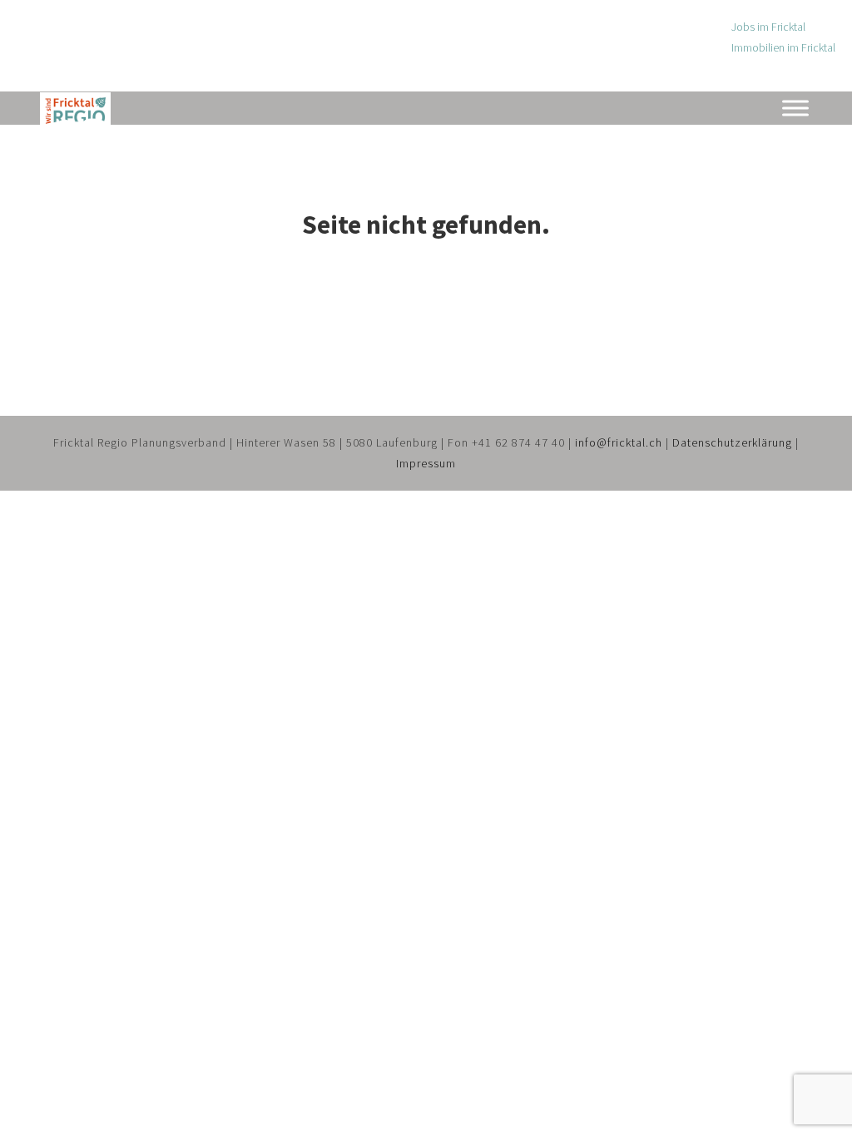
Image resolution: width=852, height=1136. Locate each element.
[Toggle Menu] (795, 108)
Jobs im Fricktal (768, 26)
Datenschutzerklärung (732, 442)
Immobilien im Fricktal (783, 47)
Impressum (426, 463)
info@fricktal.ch (618, 442)
